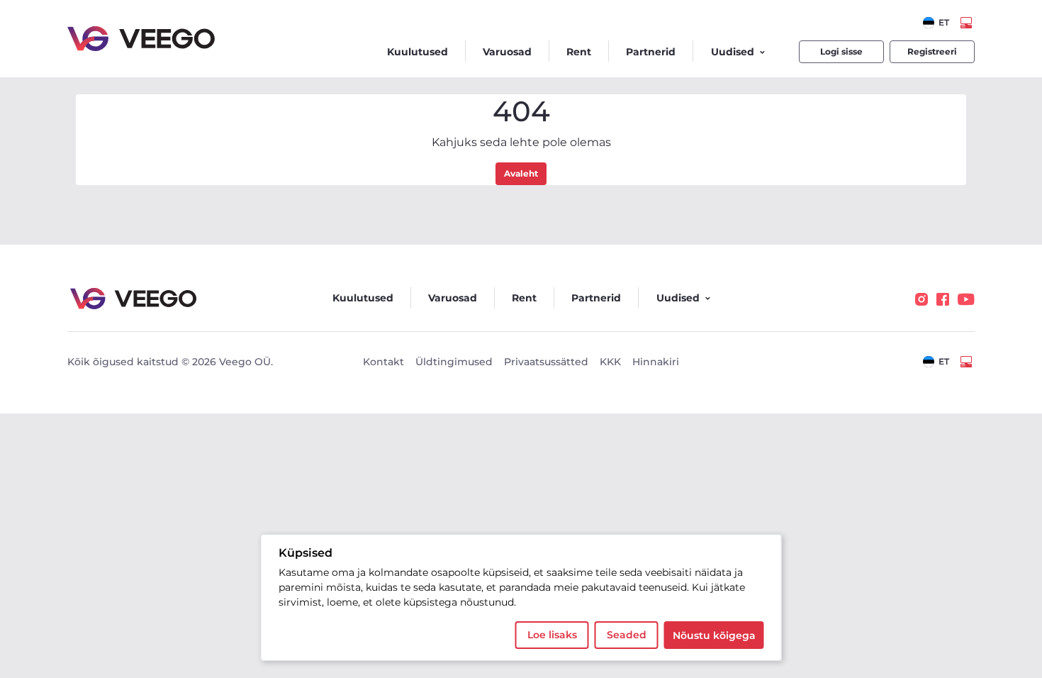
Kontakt (383, 361)
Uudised (732, 51)
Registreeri (932, 51)
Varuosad (507, 52)
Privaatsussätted (546, 361)
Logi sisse (841, 51)
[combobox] (936, 22)
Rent (578, 52)
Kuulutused (417, 52)
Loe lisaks (552, 634)
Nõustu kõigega (714, 635)
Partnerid (651, 52)
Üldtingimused (454, 361)
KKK (610, 361)
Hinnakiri (655, 361)
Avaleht (521, 173)
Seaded (626, 634)
